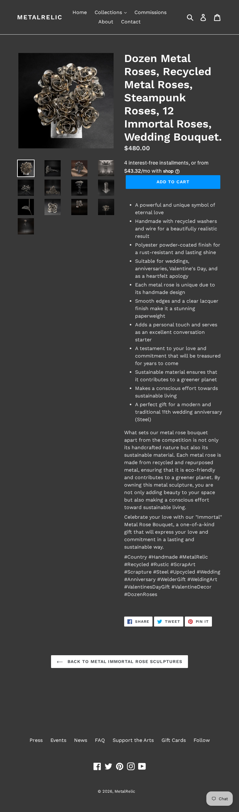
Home (80, 12)
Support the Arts (133, 740)
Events (58, 740)
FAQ (100, 740)
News (80, 740)
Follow (202, 740)
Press (36, 740)
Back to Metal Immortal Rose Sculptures (124, 661)
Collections (109, 12)
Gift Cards (174, 740)
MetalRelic (40, 17)
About (105, 22)
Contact (131, 22)
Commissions (150, 12)
